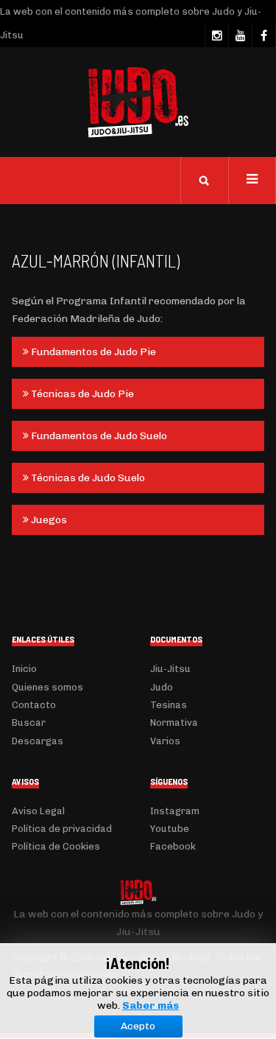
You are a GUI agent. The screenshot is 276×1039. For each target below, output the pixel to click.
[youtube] (240, 35)
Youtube (169, 828)
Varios (165, 740)
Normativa (174, 722)
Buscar (29, 722)
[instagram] (216, 35)
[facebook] (263, 35)
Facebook (173, 846)
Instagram (174, 810)
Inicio (24, 668)
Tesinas (168, 704)
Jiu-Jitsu (170, 668)
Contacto (34, 704)
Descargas (37, 740)
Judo (161, 687)
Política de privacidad (62, 828)
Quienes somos (47, 687)
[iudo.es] (138, 102)
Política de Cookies (56, 846)
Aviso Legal (38, 810)
